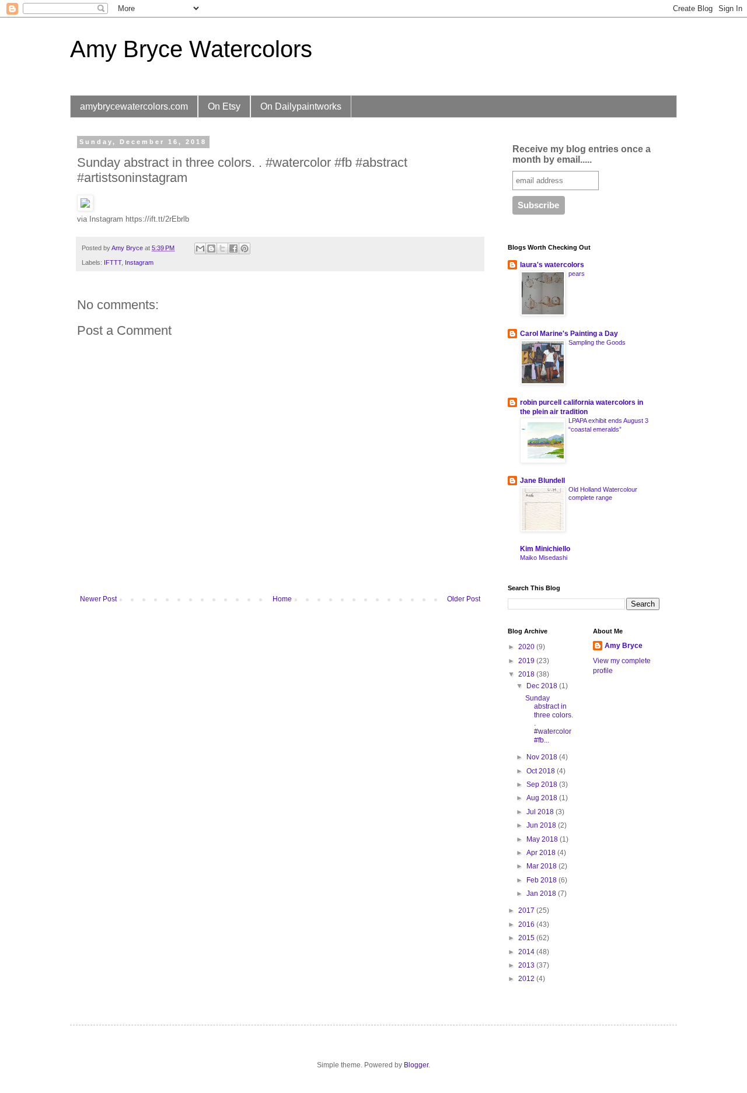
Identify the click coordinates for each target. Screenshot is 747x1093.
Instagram (139, 262)
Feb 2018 (542, 880)
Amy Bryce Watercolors (191, 49)
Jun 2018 (542, 825)
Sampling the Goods (597, 342)
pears (576, 273)
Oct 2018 (541, 771)
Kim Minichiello (545, 549)
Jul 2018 (541, 812)
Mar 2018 (542, 866)
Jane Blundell (542, 481)
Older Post (463, 599)
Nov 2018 (542, 757)
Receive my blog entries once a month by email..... (581, 154)
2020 (527, 647)
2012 (527, 979)
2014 (527, 952)
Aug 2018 (542, 798)
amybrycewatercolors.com (134, 106)
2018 (527, 674)
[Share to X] (222, 248)
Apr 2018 (541, 853)
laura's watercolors (552, 265)
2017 (527, 910)
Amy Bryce (624, 646)
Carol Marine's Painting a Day (569, 334)
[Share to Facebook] (233, 248)
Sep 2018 (542, 784)
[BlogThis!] (211, 248)
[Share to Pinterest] (244, 248)
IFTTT (112, 262)
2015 (527, 938)
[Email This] (200, 248)
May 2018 (543, 839)
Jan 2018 (542, 893)
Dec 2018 (542, 686)
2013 (527, 965)
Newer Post (98, 599)
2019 (527, 661)
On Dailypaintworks (300, 106)
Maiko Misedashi (543, 557)
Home (282, 599)
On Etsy (224, 106)
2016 (527, 924)
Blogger (416, 1065)
